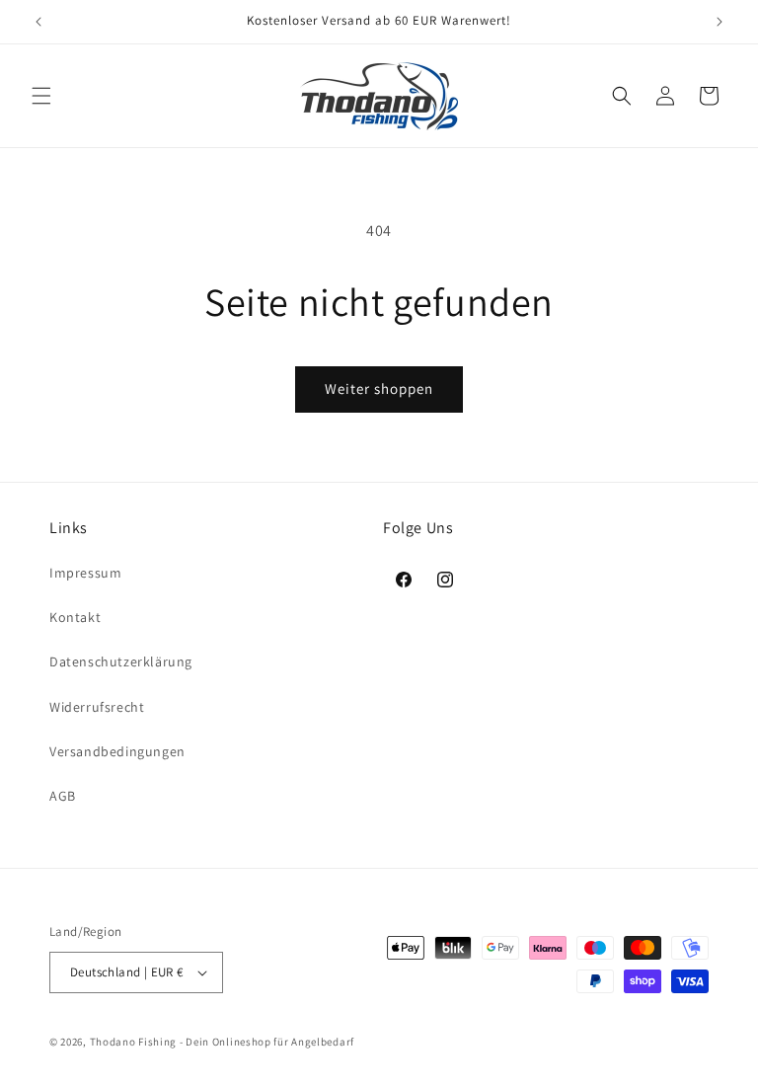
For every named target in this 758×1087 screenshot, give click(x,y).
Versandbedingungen (117, 751)
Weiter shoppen (379, 388)
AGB (62, 796)
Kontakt (75, 617)
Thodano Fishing (134, 1041)
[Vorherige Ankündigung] (38, 21)
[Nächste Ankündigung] (719, 21)
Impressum (85, 573)
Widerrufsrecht (96, 707)
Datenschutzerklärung (120, 661)
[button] (41, 95)
